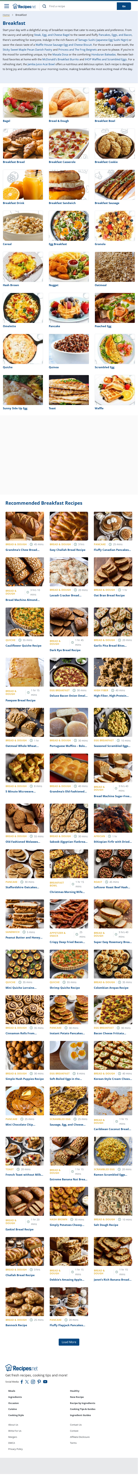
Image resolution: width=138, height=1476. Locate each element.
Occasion (13, 1403)
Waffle (99, 408)
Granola (100, 244)
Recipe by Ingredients (82, 1403)
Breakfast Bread (14, 162)
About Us (13, 1424)
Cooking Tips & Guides (82, 1409)
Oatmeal (101, 285)
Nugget (54, 285)
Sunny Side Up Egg (15, 408)
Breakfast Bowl (105, 121)
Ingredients (15, 1397)
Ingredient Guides (80, 1415)
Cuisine (12, 1409)
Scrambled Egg (104, 367)
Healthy (74, 1390)
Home (6, 15)
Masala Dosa (60, 54)
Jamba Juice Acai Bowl (41, 64)
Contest (74, 1430)
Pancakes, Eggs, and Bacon (115, 35)
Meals (11, 1390)
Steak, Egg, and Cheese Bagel (52, 35)
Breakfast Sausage (107, 203)
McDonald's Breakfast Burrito (60, 59)
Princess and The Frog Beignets (77, 49)
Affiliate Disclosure (80, 1437)
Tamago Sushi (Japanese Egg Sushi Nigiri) (103, 40)
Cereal (7, 244)
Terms (73, 1442)
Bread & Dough (59, 121)
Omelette (9, 326)
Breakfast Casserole (62, 162)
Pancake (54, 326)
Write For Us (14, 1430)
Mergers (12, 1437)
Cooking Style (16, 1415)
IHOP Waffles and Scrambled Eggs (106, 59)
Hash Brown (11, 285)
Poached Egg (103, 326)
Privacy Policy (15, 1449)
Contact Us (76, 1424)
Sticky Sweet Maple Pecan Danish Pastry (27, 49)
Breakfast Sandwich (62, 203)
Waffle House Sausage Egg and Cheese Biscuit (64, 44)
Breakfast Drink (13, 203)
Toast (52, 408)
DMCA (11, 1442)
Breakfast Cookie (106, 162)
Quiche (8, 367)
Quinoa (54, 367)
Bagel (6, 121)
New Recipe (77, 1397)
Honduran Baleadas (103, 54)
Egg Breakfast (58, 244)
